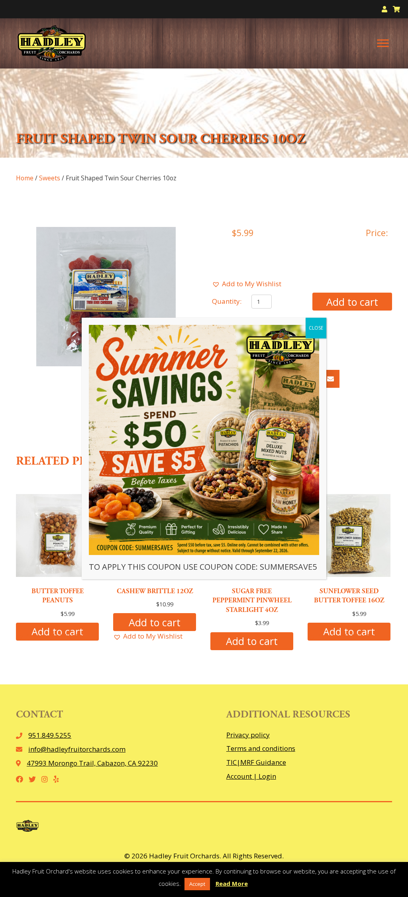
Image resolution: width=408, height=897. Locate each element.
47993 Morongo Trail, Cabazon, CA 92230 (92, 763)
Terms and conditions (260, 748)
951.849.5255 (49, 735)
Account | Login (251, 776)
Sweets (49, 178)
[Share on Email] (330, 379)
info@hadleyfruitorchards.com (77, 749)
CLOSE (316, 327)
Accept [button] (197, 883)
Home (24, 178)
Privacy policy (248, 734)
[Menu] (383, 43)
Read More (232, 883)
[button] (246, 284)
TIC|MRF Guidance (256, 762)
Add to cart (352, 302)
